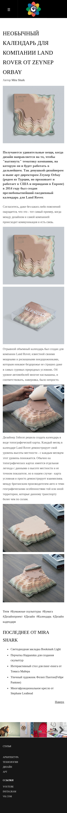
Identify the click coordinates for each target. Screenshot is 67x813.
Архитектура (11, 757)
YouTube (8, 786)
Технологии (10, 762)
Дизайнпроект (13, 616)
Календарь (44, 616)
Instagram (9, 791)
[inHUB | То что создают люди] (33, 9)
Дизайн (30, 616)
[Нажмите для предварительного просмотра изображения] (33, 114)
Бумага (48, 611)
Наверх (59, 702)
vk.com (7, 796)
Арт (5, 772)
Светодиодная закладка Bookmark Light (36, 649)
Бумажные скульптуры (26, 611)
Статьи (7, 746)
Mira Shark (18, 80)
